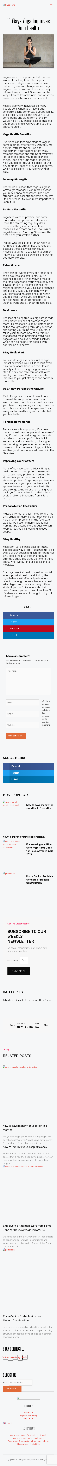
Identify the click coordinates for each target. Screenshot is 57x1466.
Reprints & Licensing (26, 1000)
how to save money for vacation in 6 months (29, 1435)
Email (6, 1382)
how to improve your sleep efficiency (24, 836)
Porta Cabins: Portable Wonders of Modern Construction (39, 879)
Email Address (13, 960)
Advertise (8, 1000)
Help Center (45, 1000)
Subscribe (12, 1388)
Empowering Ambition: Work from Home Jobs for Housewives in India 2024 (28, 1442)
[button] (28, 615)
